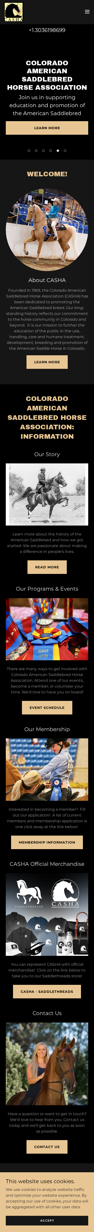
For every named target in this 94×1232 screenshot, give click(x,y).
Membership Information (47, 842)
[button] (87, 11)
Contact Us (47, 1147)
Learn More (47, 128)
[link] (13, 11)
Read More (47, 567)
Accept (47, 1220)
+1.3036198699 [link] (47, 30)
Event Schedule (47, 707)
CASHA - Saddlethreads (47, 991)
